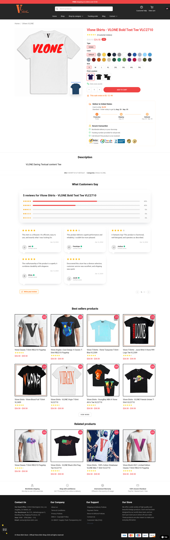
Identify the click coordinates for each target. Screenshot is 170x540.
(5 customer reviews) (104, 35)
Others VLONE (28, 23)
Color (89, 51)
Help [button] (165, 537)
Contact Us (91, 517)
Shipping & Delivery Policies (96, 507)
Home (17, 23)
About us (54, 507)
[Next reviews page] (149, 292)
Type (88, 43)
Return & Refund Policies (96, 514)
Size (88, 64)
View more (85, 414)
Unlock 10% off (5, 530)
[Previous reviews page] (137, 292)
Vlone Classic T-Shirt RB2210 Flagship (30, 350)
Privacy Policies (56, 514)
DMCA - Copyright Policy (60, 517)
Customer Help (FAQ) (94, 520)
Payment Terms (92, 510)
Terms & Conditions (58, 510)
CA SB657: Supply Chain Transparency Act (66, 520)
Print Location (92, 71)
